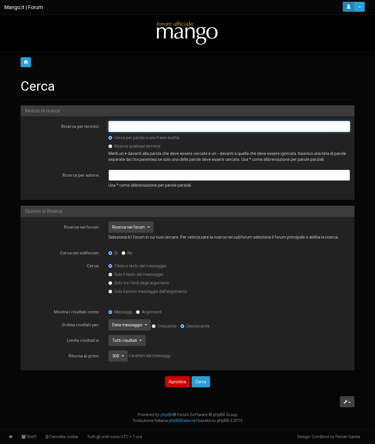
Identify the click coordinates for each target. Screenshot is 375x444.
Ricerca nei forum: (82, 227)
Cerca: (93, 266)
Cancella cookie (63, 436)
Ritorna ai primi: (84, 356)
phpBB (167, 414)
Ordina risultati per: (81, 325)
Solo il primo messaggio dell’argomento (150, 291)
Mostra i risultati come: (77, 312)
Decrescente (198, 326)
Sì (116, 253)
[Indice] (187, 32)
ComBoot (320, 436)
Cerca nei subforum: (80, 253)
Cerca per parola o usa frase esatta (146, 137)
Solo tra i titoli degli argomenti (141, 283)
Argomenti (152, 312)
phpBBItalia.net (183, 420)
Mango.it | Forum (23, 7)
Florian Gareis (347, 436)
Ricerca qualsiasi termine (137, 146)
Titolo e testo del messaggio (140, 266)
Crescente (167, 326)
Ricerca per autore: (81, 175)
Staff (31, 436)
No (129, 253)
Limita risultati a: (83, 340)
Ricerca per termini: (80, 126)
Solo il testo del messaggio (138, 274)
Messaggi (123, 312)
